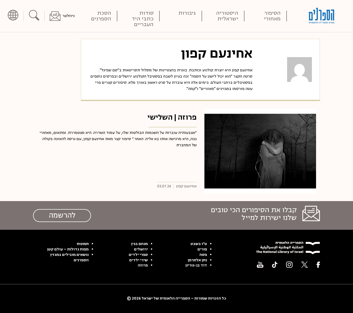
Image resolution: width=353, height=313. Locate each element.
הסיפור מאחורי (272, 16)
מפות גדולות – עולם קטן (68, 249)
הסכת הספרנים (101, 16)
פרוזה (143, 265)
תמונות (83, 244)
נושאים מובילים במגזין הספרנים (69, 257)
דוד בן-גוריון (196, 265)
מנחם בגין (139, 244)
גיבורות (187, 13)
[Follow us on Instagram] (289, 265)
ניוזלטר (69, 16)
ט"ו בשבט (198, 244)
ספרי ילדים (138, 254)
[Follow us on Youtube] (260, 265)
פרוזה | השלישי (172, 117)
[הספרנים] (321, 16)
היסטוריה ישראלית (227, 16)
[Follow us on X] (304, 265)
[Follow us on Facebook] (318, 265)
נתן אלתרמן (197, 260)
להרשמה (62, 215)
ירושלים (141, 249)
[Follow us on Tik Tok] (275, 265)
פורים (202, 249)
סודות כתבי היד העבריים (143, 16)
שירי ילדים (138, 260)
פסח (203, 254)
